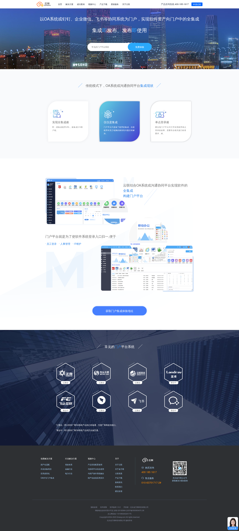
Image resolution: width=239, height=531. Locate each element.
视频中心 (92, 4)
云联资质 (118, 473)
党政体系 (68, 464)
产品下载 (103, 4)
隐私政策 (94, 507)
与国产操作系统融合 (96, 473)
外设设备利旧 (46, 469)
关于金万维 (119, 469)
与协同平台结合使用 (96, 469)
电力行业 (68, 473)
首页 (60, 4)
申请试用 (197, 4)
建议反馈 (118, 491)
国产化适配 (45, 464)
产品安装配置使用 (95, 464)
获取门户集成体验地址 (119, 311)
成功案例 (81, 4)
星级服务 (115, 4)
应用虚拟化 (45, 473)
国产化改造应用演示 (96, 478)
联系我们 (118, 486)
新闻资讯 (118, 482)
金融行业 (68, 469)
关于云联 (126, 4)
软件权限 (103, 507)
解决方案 (69, 4)
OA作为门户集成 (47, 478)
